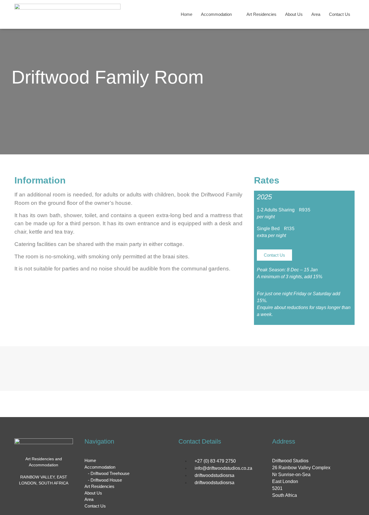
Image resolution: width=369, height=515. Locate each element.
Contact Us (339, 14)
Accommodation (216, 14)
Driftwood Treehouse (110, 473)
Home (186, 14)
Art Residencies (261, 14)
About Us (294, 14)
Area (315, 14)
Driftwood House (106, 480)
